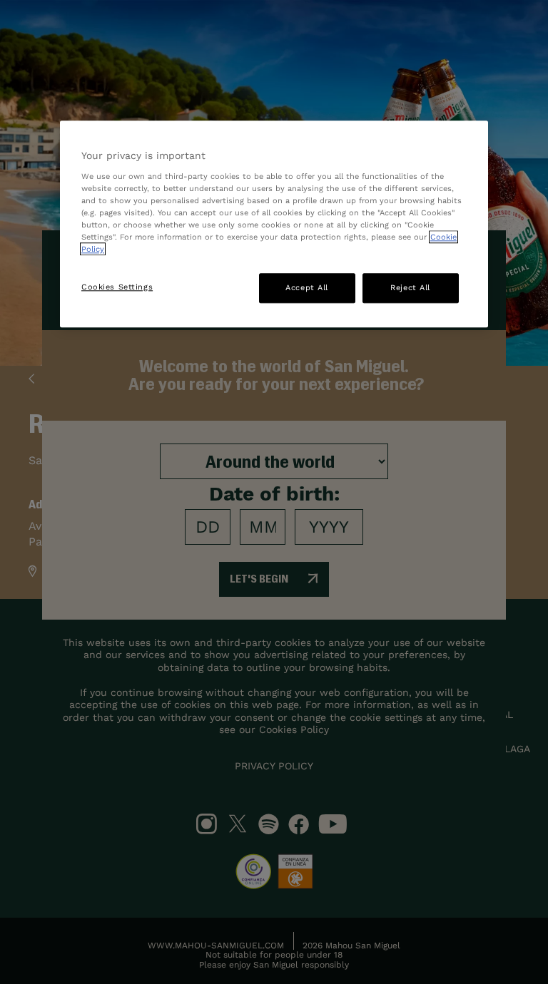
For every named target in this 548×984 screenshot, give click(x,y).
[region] (274, 224)
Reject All (410, 287)
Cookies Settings (117, 287)
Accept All (306, 287)
